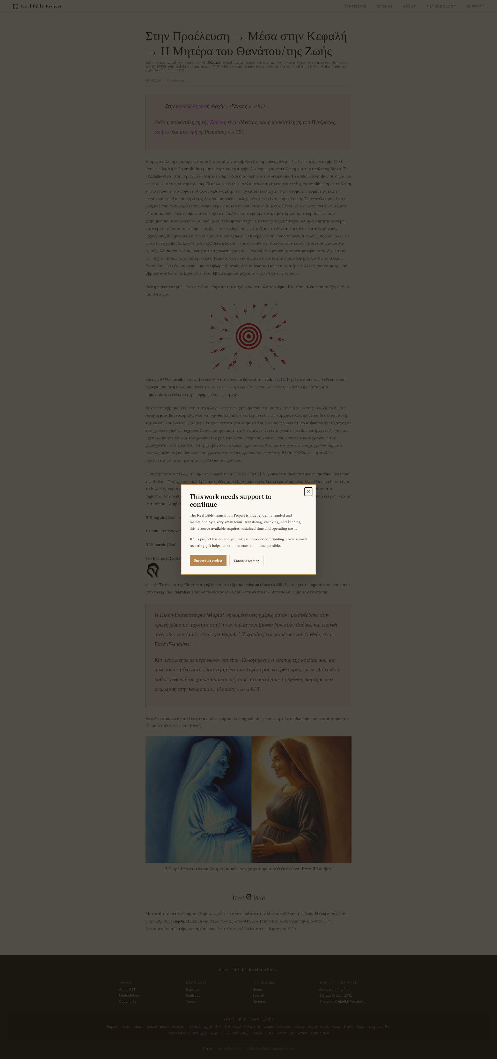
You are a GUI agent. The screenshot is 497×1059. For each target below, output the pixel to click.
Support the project (208, 560)
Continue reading (246, 560)
